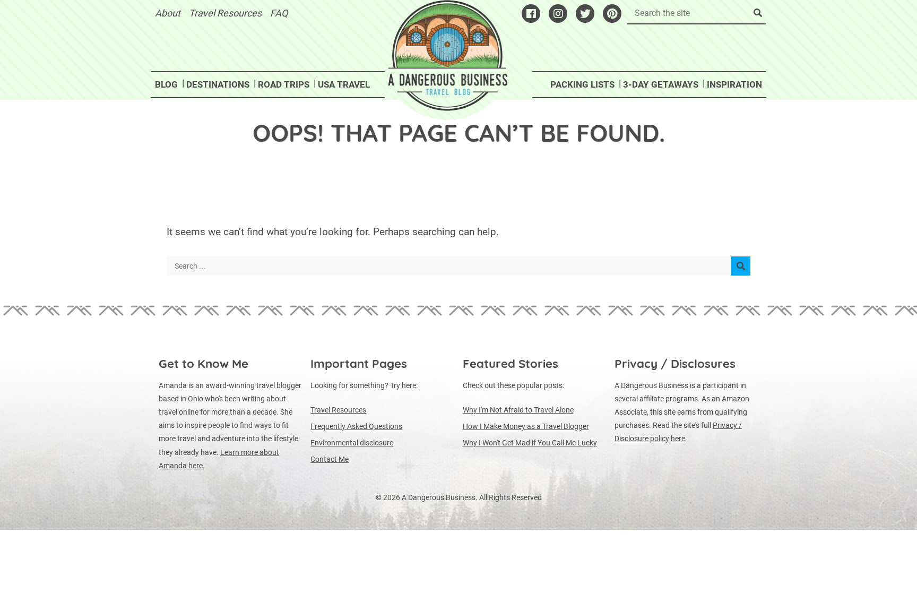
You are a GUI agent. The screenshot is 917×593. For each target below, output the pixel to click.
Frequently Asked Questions (356, 426)
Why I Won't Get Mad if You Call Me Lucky (530, 443)
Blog (166, 84)
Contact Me (329, 459)
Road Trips (283, 84)
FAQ (279, 13)
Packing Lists (582, 84)
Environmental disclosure (351, 443)
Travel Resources (225, 13)
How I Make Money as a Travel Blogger (526, 426)
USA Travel (344, 84)
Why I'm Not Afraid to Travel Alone (518, 410)
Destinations (217, 84)
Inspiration (734, 84)
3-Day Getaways (660, 84)
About (167, 13)
